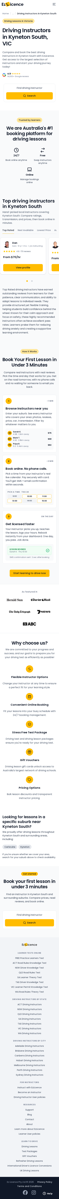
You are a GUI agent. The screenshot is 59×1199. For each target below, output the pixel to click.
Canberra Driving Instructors (29, 1055)
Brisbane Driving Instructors (29, 1050)
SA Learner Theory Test (29, 977)
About (29, 1124)
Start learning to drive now (29, 573)
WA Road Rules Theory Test (29, 991)
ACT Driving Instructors (30, 1004)
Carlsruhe (9, 846)
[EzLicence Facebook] (25, 1192)
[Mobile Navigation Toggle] (54, 4)
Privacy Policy (44, 1182)
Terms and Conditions (29, 1186)
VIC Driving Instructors (29, 1028)
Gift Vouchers (29, 1156)
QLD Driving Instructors (29, 1014)
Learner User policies (29, 1133)
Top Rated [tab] (8, 230)
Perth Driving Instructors (29, 1070)
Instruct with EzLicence (30, 1087)
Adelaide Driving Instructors (29, 1045)
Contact (29, 1119)
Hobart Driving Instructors (29, 1060)
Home (5, 13)
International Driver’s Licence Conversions (30, 1165)
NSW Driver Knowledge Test (29, 967)
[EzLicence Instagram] (34, 1192)
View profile (23, 267)
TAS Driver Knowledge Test (30, 982)
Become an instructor (29, 1092)
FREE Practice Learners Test (29, 958)
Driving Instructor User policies (29, 1097)
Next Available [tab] (25, 230)
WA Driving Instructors (29, 1033)
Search (31, 95)
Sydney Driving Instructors (29, 1074)
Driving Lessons (30, 1146)
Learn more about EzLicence (29, 1129)
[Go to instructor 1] (27, 281)
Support (29, 1109)
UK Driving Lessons (29, 1170)
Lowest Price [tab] (44, 230)
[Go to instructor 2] (32, 281)
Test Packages (29, 1151)
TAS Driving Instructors (29, 1023)
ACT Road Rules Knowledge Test (29, 962)
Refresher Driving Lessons (29, 1160)
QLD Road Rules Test (29, 972)
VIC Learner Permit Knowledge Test (29, 987)
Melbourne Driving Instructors (29, 1065)
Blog (29, 1114)
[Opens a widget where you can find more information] (47, 1193)
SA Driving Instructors (29, 1018)
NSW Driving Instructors (29, 1009)
